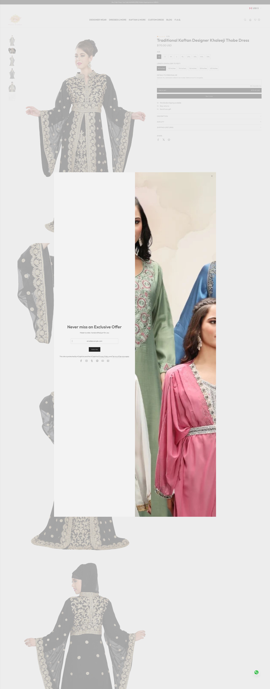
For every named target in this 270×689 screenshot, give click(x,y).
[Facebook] (81, 360)
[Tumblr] (91, 360)
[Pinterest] (97, 360)
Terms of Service (118, 356)
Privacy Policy (104, 356)
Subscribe (94, 349)
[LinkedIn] (108, 360)
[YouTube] (102, 360)
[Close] (211, 176)
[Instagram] (86, 360)
